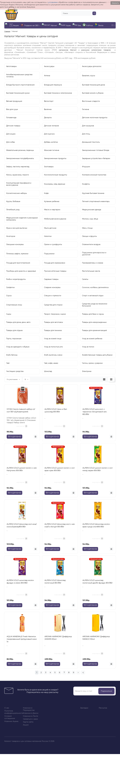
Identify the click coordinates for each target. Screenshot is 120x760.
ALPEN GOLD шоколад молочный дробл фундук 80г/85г (97, 581)
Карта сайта (28, 722)
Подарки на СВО (31, 25)
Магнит (54, 25)
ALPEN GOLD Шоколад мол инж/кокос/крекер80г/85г (22, 525)
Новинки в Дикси (30, 713)
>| (83, 672)
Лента (100, 25)
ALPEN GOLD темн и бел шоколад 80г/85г (56, 410)
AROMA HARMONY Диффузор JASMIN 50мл (58, 637)
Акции (16, 25)
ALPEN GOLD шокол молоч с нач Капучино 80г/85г (22, 469)
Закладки (84, 708)
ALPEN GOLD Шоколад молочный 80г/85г (55, 581)
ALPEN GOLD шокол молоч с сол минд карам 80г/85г (97, 469)
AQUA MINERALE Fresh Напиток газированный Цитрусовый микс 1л (22, 639)
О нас (6, 708)
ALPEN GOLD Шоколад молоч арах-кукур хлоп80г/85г (96, 525)
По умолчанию (12, 379)
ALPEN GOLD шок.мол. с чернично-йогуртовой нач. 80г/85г (94, 411)
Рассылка (103, 708)
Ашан (68, 25)
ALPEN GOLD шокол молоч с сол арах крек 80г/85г (60, 469)
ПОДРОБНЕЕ (15, 437)
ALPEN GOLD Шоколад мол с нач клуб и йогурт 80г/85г (60, 525)
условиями (53, 2)
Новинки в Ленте (30, 716)
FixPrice (89, 25)
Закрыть (115, 3)
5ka (79, 25)
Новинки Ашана (11, 721)
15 (25, 379)
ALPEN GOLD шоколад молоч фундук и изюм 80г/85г (20, 581)
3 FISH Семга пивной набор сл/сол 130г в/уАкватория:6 (21, 410)
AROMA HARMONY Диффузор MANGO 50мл (96, 637)
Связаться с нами (30, 719)
